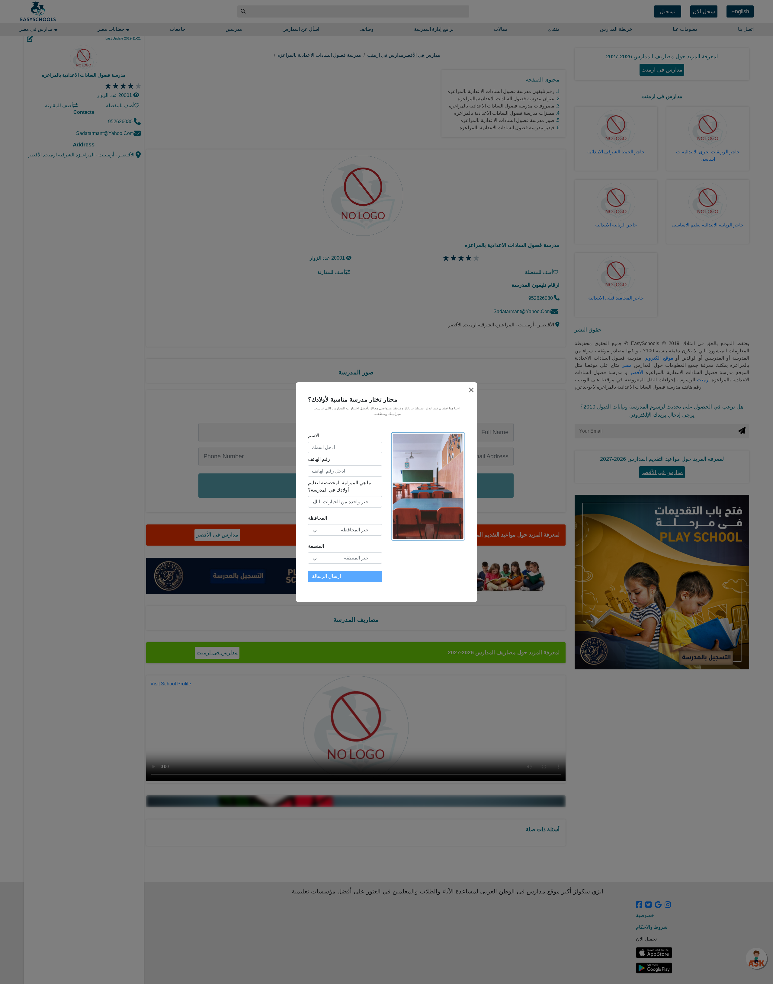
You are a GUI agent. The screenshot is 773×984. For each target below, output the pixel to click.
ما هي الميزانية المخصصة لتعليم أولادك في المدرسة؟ (339, 486)
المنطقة (316, 546)
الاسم (313, 435)
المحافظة (317, 518)
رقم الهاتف (319, 459)
